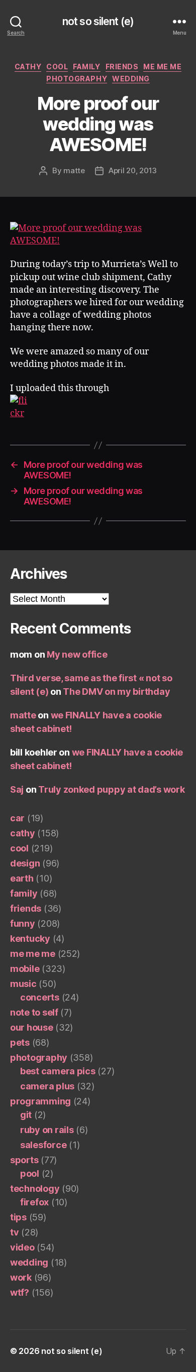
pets (20, 1042)
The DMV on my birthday (116, 691)
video (22, 1247)
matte (74, 170)
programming (40, 1101)
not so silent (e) (98, 21)
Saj (17, 789)
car (17, 818)
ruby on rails (47, 1130)
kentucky (30, 938)
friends (122, 66)
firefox (34, 1202)
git (26, 1114)
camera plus (47, 1086)
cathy (28, 66)
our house (31, 1027)
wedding (131, 78)
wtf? (19, 1292)
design (25, 863)
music (23, 983)
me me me (162, 66)
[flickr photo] (98, 234)
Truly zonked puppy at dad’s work (111, 789)
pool (29, 1173)
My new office (77, 654)
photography (76, 78)
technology (34, 1188)
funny (22, 923)
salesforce (43, 1145)
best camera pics (57, 1071)
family (86, 66)
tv (14, 1232)
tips (18, 1217)
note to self (34, 1012)
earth (22, 878)
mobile (24, 968)
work (21, 1277)
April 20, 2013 (133, 170)
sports (24, 1160)
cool (57, 66)
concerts (39, 997)
